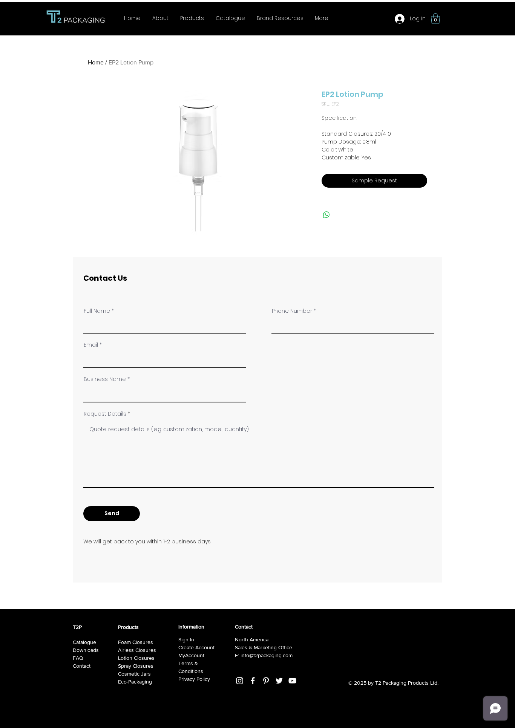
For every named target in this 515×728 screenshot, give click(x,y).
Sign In (186, 639)
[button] (435, 18)
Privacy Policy (194, 679)
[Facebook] (253, 680)
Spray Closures (135, 666)
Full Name (97, 311)
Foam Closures (135, 642)
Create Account (196, 647)
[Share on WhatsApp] (326, 214)
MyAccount (191, 655)
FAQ (78, 658)
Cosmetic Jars (134, 674)
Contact (81, 666)
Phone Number (292, 311)
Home (96, 62)
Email (91, 344)
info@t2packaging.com (267, 655)
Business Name (105, 379)
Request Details (105, 413)
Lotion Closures (136, 658)
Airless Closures (137, 650)
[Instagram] (239, 680)
